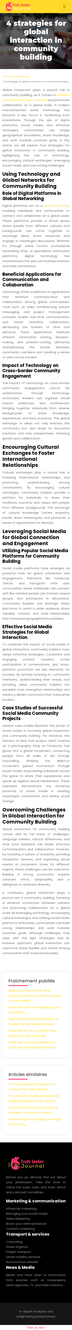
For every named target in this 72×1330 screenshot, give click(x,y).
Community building (18, 76)
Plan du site (36, 1327)
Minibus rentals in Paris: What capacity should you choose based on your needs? (34, 995)
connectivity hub (56, 206)
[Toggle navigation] (64, 6)
